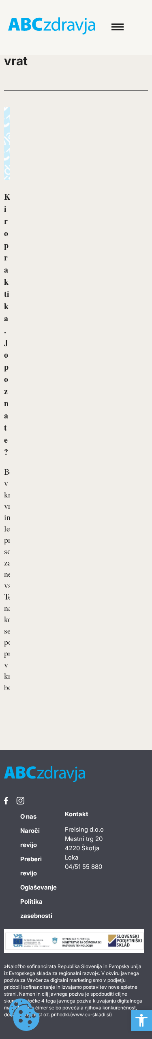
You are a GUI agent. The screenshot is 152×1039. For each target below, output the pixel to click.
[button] (141, 1020)
